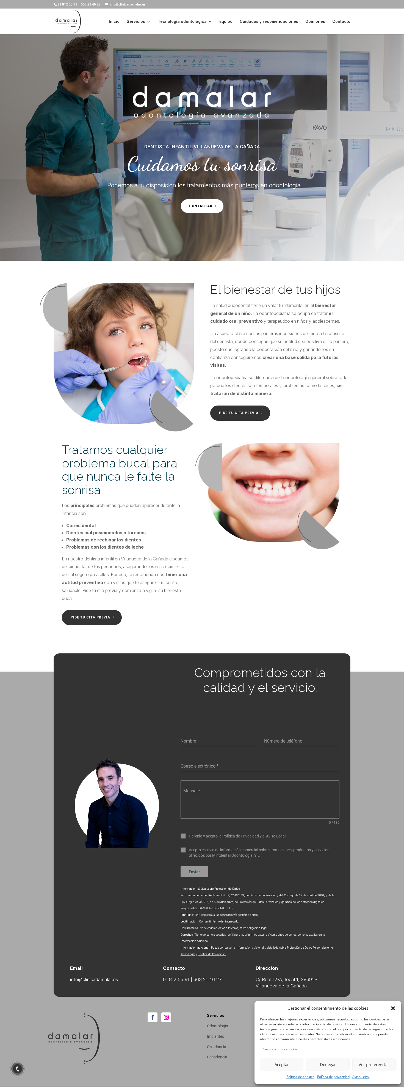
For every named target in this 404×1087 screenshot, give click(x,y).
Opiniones (315, 22)
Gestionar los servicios (280, 1049)
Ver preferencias (374, 1064)
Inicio (114, 22)
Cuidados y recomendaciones (269, 22)
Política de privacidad (333, 1076)
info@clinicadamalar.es (94, 979)
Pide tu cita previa (239, 413)
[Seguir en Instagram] (166, 1017)
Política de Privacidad (212, 954)
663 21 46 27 (91, 4)
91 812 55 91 (67, 4)
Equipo (226, 22)
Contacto (341, 22)
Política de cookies (300, 1076)
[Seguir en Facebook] (152, 1017)
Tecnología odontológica (182, 22)
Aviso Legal (361, 1076)
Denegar (328, 1064)
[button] (393, 1008)
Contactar (200, 206)
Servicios (136, 22)
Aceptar (282, 1064)
